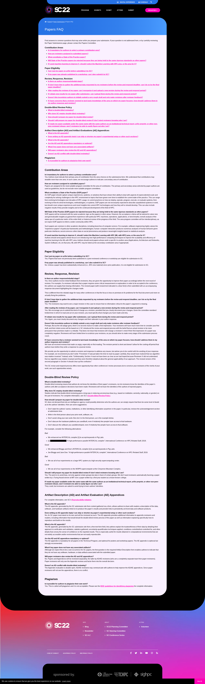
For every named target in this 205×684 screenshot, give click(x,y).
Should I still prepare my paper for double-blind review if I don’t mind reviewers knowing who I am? (87, 120)
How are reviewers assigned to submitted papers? (68, 54)
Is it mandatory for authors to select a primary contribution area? (74, 50)
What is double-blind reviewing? (61, 110)
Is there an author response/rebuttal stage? (65, 81)
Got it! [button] (199, 681)
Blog (87, 627)
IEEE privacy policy (86, 653)
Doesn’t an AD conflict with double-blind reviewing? (69, 154)
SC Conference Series (115, 635)
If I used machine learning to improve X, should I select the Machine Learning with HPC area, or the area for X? (92, 64)
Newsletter (89, 631)
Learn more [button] (66, 681)
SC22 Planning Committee (117, 627)
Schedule (144, 2)
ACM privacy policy (69, 653)
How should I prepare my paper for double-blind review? (70, 117)
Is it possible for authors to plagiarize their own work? (69, 161)
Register (152, 10)
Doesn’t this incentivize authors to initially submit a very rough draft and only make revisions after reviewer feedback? (95, 97)
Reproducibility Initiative (81, 500)
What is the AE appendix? (58, 140)
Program (85, 10)
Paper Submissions (59, 22)
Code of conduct (53, 653)
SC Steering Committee (116, 631)
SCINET (109, 10)
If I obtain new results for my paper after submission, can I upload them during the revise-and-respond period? (92, 94)
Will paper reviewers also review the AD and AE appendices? (72, 150)
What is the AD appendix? (58, 133)
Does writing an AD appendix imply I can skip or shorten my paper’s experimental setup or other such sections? (93, 136)
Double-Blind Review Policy (99, 396)
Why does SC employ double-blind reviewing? (66, 113)
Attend (120, 10)
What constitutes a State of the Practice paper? (67, 57)
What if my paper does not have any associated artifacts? (71, 147)
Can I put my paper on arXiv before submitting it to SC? (70, 71)
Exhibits (97, 10)
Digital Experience (127, 2)
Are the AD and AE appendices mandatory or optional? (70, 143)
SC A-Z (87, 635)
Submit (131, 10)
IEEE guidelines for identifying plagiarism (117, 586)
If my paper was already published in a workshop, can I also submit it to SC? (78, 74)
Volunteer (145, 627)
